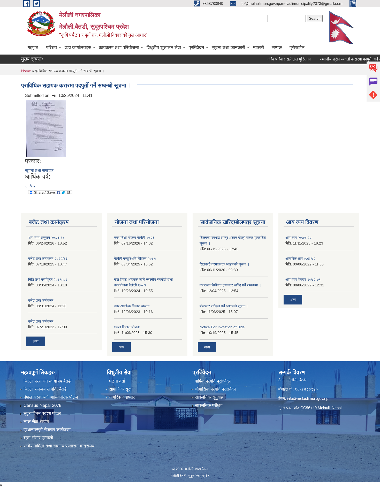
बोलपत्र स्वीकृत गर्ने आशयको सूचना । (224, 306)
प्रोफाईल (297, 47)
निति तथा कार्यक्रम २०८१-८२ (47, 279)
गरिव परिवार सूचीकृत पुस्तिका (279, 59)
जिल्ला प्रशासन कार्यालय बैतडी (48, 381)
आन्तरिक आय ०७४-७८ (300, 258)
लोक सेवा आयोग (36, 421)
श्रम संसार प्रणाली (38, 437)
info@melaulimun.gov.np (307, 398)
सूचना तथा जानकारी (228, 47)
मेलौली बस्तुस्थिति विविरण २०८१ (135, 258)
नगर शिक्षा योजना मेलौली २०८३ (134, 237)
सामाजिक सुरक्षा (121, 389)
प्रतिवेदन (196, 47)
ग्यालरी (258, 47)
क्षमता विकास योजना (127, 327)
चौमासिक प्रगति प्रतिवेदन (215, 389)
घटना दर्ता (117, 381)
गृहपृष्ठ (33, 47)
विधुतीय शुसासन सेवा (164, 47)
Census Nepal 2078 (42, 405)
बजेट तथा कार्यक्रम (40, 300)
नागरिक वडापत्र (122, 397)
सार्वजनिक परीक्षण (208, 405)
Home (26, 71)
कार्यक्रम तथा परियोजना (119, 47)
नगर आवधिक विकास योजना (131, 306)
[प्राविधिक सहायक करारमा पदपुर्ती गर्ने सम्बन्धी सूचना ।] (46, 128)
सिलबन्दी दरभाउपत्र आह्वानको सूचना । (224, 264)
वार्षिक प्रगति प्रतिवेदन (213, 381)
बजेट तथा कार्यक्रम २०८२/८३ (48, 258)
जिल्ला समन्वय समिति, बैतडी (45, 389)
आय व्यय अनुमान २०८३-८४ (46, 237)
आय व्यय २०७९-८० (298, 237)
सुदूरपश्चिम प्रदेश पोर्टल (42, 413)
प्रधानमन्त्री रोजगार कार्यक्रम (47, 429)
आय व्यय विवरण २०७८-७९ (303, 279)
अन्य (36, 341)
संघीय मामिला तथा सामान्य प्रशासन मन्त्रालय (59, 446)
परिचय (51, 47)
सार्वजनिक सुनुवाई (209, 397)
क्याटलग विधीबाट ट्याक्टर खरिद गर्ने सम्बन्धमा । (230, 285)
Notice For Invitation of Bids (222, 327)
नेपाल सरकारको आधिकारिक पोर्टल (51, 397)
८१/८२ (30, 186)
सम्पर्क (277, 47)
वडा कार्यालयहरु (78, 47)
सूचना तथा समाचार (39, 170)
